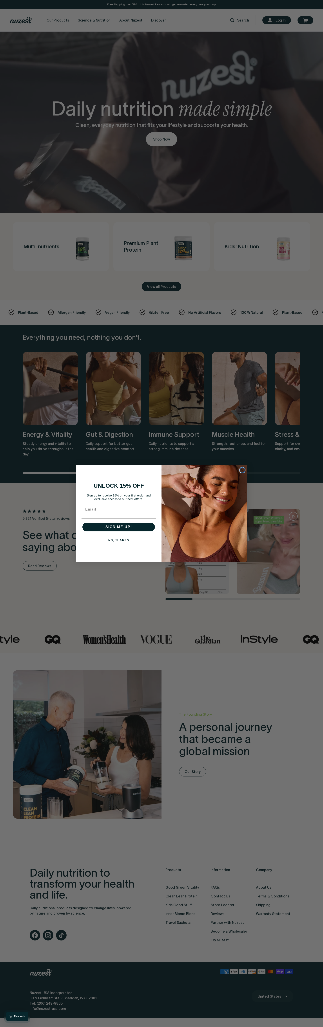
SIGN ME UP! (118, 527)
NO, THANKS (118, 540)
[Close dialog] (242, 470)
